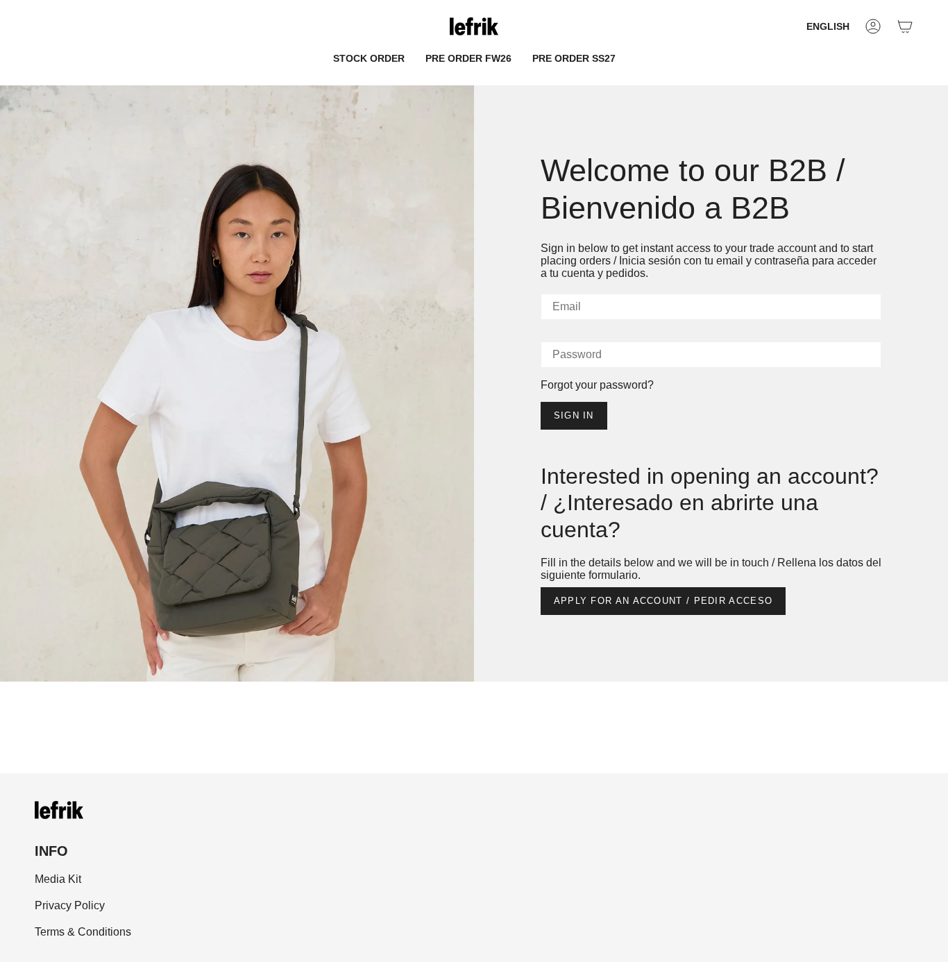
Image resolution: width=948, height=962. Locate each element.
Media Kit (58, 879)
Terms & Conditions (83, 932)
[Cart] (905, 26)
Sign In (574, 415)
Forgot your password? (597, 385)
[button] (369, 58)
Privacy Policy (70, 905)
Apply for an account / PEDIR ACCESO (663, 601)
